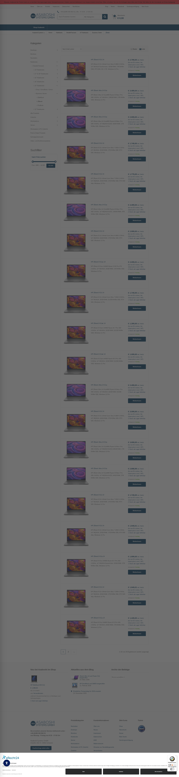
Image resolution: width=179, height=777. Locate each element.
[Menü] (175, 756)
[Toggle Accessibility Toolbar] (6, 763)
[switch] (172, 769)
